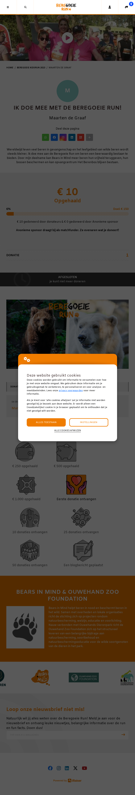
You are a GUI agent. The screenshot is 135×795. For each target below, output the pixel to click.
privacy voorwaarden (71, 390)
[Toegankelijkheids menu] (131, 4)
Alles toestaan (46, 422)
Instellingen (88, 422)
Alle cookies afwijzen (67, 430)
